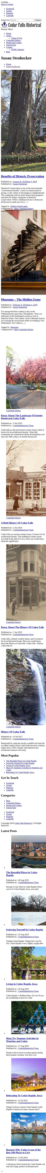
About (8, 36)
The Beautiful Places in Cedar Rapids (21, 761)
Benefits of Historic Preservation (22, 176)
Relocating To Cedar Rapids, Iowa (20, 772)
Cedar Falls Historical (23, 823)
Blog (8, 52)
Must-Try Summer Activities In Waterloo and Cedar (22, 1040)
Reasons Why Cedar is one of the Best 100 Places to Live (23, 1151)
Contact (9, 47)
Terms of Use (16, 38)
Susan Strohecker (20, 184)
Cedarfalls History (13, 40)
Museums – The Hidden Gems (21, 299)
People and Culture (14, 43)
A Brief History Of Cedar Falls (17, 523)
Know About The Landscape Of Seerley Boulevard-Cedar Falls (22, 417)
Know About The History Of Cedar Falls (22, 627)
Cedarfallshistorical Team (23, 425)
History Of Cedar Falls (13, 731)
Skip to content (7, 4)
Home (8, 33)
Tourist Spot (11, 45)
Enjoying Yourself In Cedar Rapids (20, 763)
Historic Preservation (19, 206)
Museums (14, 327)
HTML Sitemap (17, 49)
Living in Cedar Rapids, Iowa (18, 765)
